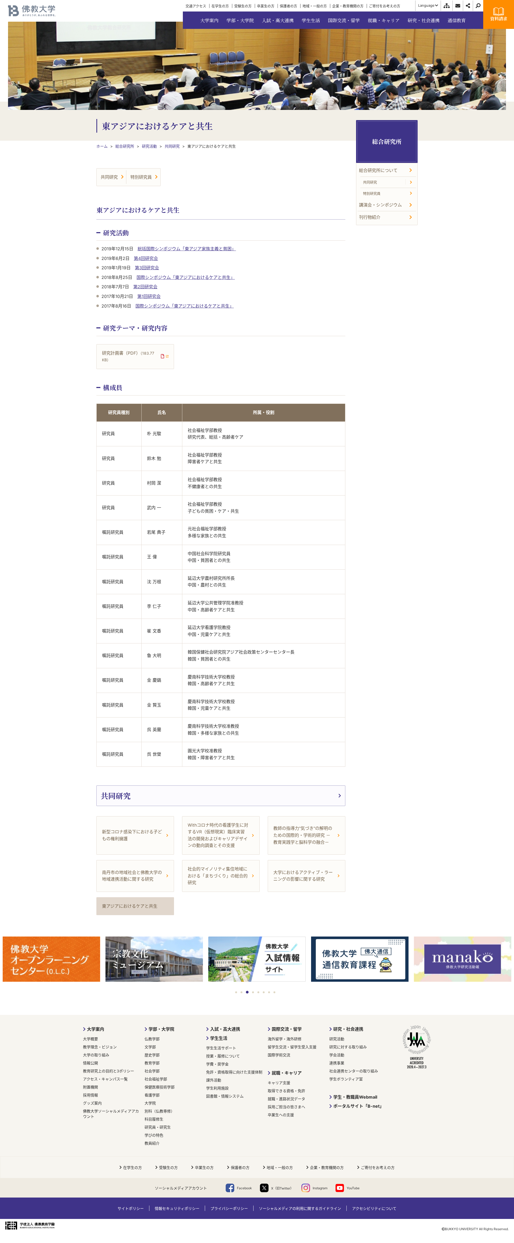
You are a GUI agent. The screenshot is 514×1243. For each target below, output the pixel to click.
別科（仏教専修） (160, 1111)
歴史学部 (152, 1055)
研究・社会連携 (348, 1029)
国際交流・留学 (287, 1029)
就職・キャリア (287, 1073)
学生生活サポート (221, 1048)
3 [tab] (247, 992)
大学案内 (95, 1029)
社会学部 (152, 1071)
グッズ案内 (92, 1103)
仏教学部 (152, 1039)
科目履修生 (154, 1119)
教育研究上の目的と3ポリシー (108, 1071)
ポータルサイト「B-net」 (358, 1106)
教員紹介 (152, 1143)
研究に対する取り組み (348, 1047)
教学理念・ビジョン (100, 1047)
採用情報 (90, 1095)
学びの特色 (154, 1135)
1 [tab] (236, 992)
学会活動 (336, 1055)
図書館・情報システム (225, 1096)
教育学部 (152, 1063)
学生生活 (218, 1038)
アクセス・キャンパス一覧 (105, 1079)
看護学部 (152, 1095)
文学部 (150, 1047)
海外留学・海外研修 (284, 1039)
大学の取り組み (96, 1055)
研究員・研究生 (158, 1127)
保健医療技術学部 (160, 1087)
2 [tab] (242, 992)
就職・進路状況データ (286, 1098)
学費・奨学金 (217, 1064)
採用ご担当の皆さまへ (286, 1106)
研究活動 (336, 1039)
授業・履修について (223, 1056)
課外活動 (213, 1080)
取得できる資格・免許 (286, 1090)
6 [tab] (264, 992)
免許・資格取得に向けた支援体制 (234, 1072)
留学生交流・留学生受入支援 (292, 1047)
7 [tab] (269, 992)
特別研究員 (141, 177)
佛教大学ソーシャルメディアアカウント (111, 1114)
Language (426, 5)
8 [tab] (274, 992)
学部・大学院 (161, 1029)
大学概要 (90, 1039)
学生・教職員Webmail (355, 1097)
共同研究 (109, 177)
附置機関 (90, 1087)
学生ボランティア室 (346, 1079)
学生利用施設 (217, 1088)
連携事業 (336, 1063)
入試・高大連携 (225, 1029)
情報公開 (90, 1063)
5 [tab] (258, 992)
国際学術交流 (279, 1055)
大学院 (150, 1103)
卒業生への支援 (281, 1114)
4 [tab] (253, 992)
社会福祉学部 (156, 1079)
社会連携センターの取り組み (353, 1071)
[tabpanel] (51, 959)
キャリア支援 (279, 1082)
